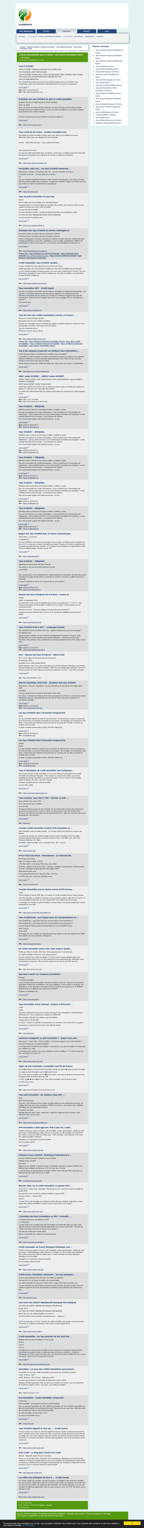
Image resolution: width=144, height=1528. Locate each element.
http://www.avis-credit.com (32, 1473)
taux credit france (103, 118)
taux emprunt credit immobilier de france (108, 62)
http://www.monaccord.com (32, 708)
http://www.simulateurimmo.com (34, 339)
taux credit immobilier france (107, 69)
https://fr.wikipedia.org (31, 427)
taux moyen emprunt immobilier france (108, 100)
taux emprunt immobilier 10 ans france (108, 94)
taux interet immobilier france (42, 346)
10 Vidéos (32, 60)
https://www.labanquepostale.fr (34, 650)
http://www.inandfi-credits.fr (32, 1331)
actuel (46, 31)
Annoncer (89, 36)
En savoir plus (29, 1525)
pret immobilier (26, 31)
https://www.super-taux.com (33, 1061)
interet (86, 31)
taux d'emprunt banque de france (109, 104)
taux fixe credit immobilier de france (107, 75)
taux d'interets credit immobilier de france (109, 51)
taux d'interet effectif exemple (63, 256)
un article (78, 36)
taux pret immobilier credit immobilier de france (105, 89)
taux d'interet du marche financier (44, 253)
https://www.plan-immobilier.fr (33, 1242)
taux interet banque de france (107, 72)
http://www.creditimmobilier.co (33, 225)
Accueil (21, 36)
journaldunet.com (29, 735)
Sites (41, 36)
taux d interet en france (105, 66)
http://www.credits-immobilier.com (35, 163)
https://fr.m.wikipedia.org (31, 589)
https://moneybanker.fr (31, 999)
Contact (100, 36)
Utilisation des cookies (76, 1514)
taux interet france (103, 82)
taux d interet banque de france (108, 80)
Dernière (49, 1505)
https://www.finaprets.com (32, 622)
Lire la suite (23, 87)
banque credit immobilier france (108, 123)
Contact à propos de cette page (98, 1514)
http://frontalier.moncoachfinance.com (36, 1364)
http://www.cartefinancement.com (35, 283)
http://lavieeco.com (30, 1298)
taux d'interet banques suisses (38, 256)
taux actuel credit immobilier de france (108, 108)
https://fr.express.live (30, 192)
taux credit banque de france (107, 112)
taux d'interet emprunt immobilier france (47, 341)
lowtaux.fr (26, 823)
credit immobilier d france (106, 115)
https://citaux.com (29, 851)
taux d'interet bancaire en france (108, 120)
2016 (107, 31)
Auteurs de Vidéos (53, 36)
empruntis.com (28, 1033)
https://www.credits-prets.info (33, 1150)
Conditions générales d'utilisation (52, 1514)
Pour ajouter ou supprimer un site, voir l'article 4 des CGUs (40, 1516)
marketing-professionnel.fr (32, 1181)
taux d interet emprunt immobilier (45, 343)
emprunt (67, 31)
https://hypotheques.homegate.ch (35, 251)
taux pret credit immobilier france (109, 85)
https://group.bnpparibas (32, 944)
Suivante (42, 1505)
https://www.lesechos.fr (31, 556)
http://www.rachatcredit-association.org (37, 912)
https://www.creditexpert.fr (32, 310)
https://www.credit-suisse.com (33, 1448)
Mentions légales (31, 1514)
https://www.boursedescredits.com (35, 793)
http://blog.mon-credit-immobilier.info (36, 371)
